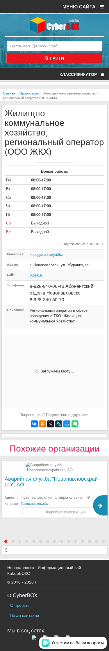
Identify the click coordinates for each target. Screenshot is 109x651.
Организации (29, 93)
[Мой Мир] (66, 423)
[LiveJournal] (58, 423)
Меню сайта (79, 6)
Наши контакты (24, 615)
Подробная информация (65, 511)
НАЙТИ (56, 58)
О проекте (20, 605)
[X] (50, 423)
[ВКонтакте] (34, 423)
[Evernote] (75, 423)
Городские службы (46, 254)
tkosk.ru (36, 275)
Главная (9, 93)
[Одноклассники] (42, 423)
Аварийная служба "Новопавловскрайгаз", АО (52, 481)
